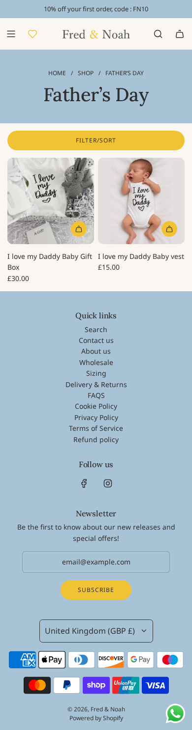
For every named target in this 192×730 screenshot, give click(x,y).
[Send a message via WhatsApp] (175, 713)
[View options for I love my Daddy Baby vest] (169, 229)
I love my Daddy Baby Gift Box (49, 262)
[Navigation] (11, 34)
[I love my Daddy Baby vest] (141, 201)
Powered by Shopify (96, 718)
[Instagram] (108, 483)
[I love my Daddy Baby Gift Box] (50, 201)
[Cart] (180, 34)
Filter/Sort (96, 140)
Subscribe (96, 590)
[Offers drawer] (32, 34)
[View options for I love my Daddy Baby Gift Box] (79, 229)
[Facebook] (84, 483)
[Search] (158, 34)
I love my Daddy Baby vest (141, 256)
